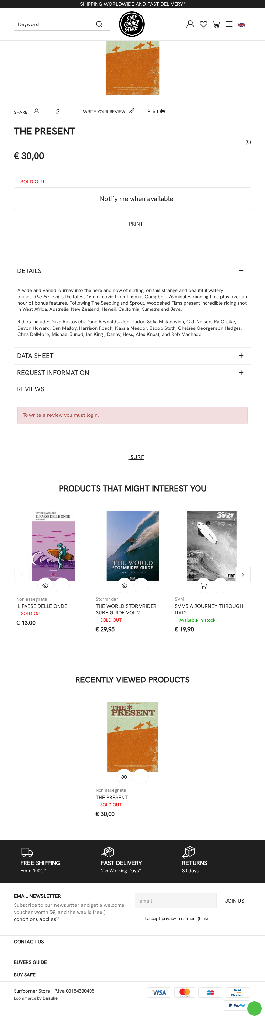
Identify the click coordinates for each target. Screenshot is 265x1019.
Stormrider (107, 599)
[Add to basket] (203, 585)
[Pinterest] (67, 111)
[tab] (132, 271)
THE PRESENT (112, 797)
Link (203, 918)
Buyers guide (30, 962)
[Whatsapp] (46, 111)
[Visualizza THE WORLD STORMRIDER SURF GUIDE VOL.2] (124, 585)
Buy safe (25, 975)
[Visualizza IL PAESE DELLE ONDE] (45, 585)
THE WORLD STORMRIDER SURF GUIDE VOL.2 (126, 609)
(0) (247, 141)
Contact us (29, 941)
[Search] (99, 24)
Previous (22, 574)
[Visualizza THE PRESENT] (124, 776)
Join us (234, 900)
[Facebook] (57, 111)
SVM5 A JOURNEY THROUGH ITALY (209, 609)
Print (153, 111)
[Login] (190, 24)
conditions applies (35, 919)
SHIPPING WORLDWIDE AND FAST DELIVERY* (132, 4)
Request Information (53, 372)
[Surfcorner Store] (132, 24)
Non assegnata (31, 599)
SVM (179, 599)
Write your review (105, 111)
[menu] (229, 24)
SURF (136, 457)
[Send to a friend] (36, 111)
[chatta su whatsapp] (254, 1008)
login (92, 415)
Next (243, 574)
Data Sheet (35, 355)
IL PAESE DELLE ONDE (41, 606)
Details (29, 271)
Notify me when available (135, 198)
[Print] (62, 585)
